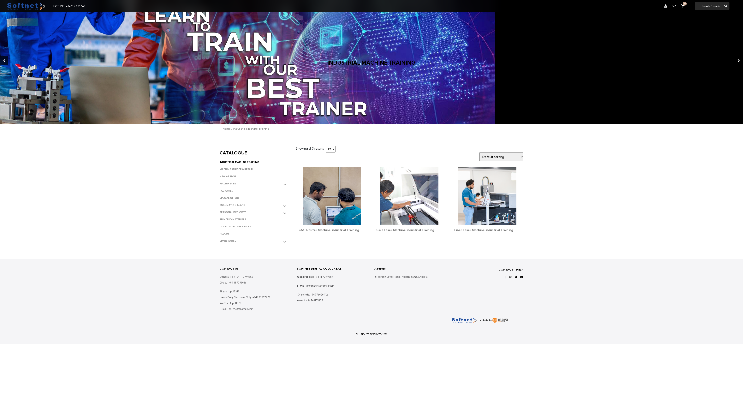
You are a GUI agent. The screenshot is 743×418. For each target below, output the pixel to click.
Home (227, 128)
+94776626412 (319, 294)
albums (225, 233)
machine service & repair (236, 169)
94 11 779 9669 (324, 276)
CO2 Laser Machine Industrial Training (405, 230)
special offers (230, 197)
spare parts (228, 240)
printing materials (233, 219)
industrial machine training (239, 162)
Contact (506, 269)
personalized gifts (233, 212)
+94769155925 (314, 300)
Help (519, 269)
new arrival (228, 176)
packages (226, 190)
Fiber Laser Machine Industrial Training (483, 230)
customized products (235, 226)
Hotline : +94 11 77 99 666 (69, 6)
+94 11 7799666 (244, 276)
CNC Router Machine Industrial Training (329, 230)
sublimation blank (232, 205)
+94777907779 (261, 297)
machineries (228, 183)
